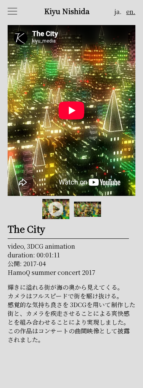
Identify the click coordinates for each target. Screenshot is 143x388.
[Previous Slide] (12, 111)
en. (130, 11)
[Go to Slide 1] (55, 209)
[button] (71, 110)
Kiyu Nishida (67, 11)
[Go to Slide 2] (87, 209)
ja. (118, 11)
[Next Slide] (130, 111)
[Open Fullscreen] (130, 190)
